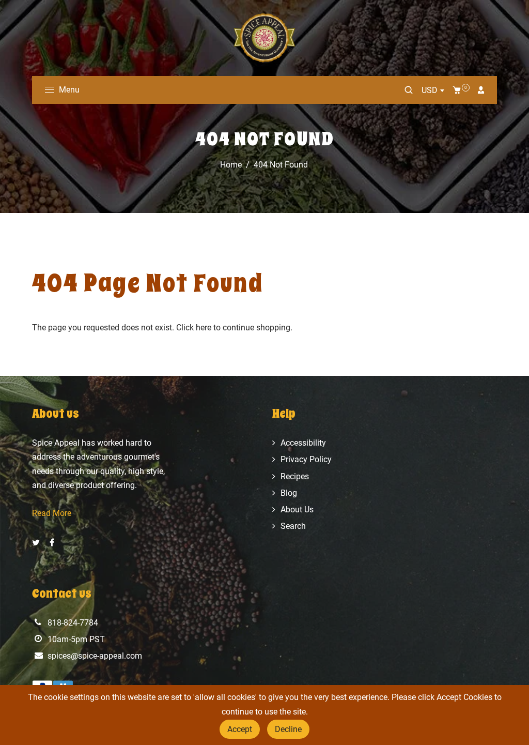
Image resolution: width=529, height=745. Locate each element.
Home (231, 165)
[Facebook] (53, 543)
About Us (297, 509)
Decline (288, 729)
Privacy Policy (306, 459)
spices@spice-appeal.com (95, 656)
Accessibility (303, 443)
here (203, 327)
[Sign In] (481, 90)
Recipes (295, 476)
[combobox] (432, 90)
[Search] (408, 90)
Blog (289, 493)
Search (293, 526)
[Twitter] (37, 543)
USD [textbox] (430, 90)
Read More (51, 513)
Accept (239, 729)
